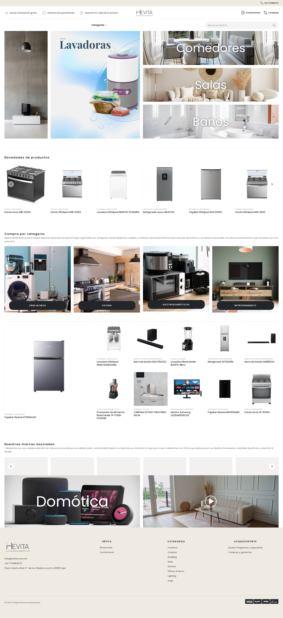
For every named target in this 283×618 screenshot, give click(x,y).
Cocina (107, 305)
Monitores (189, 409)
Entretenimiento (245, 305)
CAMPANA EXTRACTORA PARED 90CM (150, 414)
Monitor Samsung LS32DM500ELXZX (180, 414)
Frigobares (193, 209)
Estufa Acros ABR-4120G (17, 212)
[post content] (26, 184)
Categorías (97, 25)
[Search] (274, 25)
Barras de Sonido (141, 359)
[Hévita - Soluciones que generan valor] (144, 13)
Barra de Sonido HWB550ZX (259, 361)
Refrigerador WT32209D (221, 361)
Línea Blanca (16, 209)
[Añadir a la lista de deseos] (42, 168)
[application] (211, 501)
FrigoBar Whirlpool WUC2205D (205, 212)
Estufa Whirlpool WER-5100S (66, 212)
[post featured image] (37, 279)
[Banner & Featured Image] (26, 466)
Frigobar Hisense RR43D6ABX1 (224, 412)
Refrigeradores (160, 209)
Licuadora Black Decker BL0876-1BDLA (183, 363)
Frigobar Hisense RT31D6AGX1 (20, 417)
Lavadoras (101, 209)
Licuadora (181, 359)
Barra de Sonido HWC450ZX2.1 (150, 361)
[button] (11, 184)
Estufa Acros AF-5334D (257, 412)
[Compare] (42, 182)
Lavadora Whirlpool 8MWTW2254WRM (107, 363)
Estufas (7, 209)
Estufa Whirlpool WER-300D (250, 212)
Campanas (138, 409)
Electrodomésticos (176, 304)
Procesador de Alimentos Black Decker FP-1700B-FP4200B (110, 415)
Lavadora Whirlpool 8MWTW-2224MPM (118, 212)
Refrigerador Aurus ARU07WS (158, 212)
